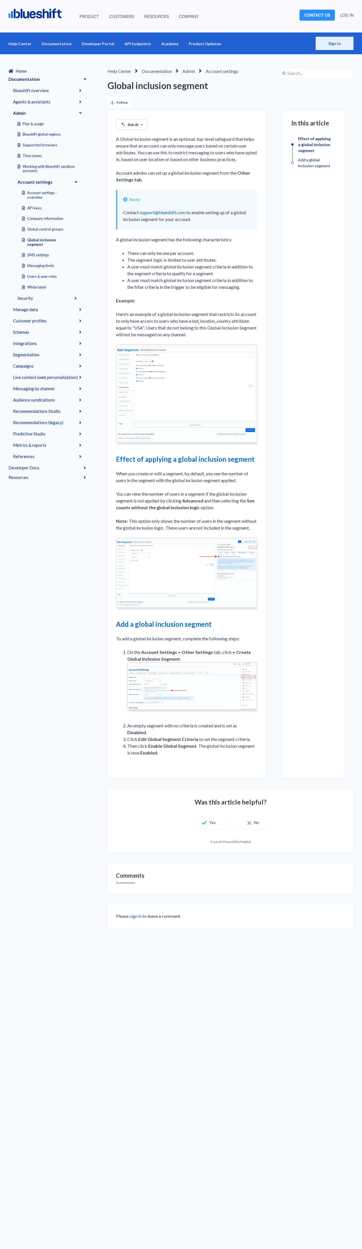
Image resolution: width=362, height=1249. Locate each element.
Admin (19, 113)
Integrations (25, 343)
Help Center (19, 43)
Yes (212, 822)
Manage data (25, 309)
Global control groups (45, 229)
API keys (34, 208)
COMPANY (189, 16)
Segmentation (26, 354)
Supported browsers (40, 145)
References (24, 456)
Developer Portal (98, 43)
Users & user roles (42, 276)
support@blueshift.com (163, 212)
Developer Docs (23, 467)
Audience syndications (34, 399)
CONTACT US (317, 15)
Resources (18, 477)
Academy (169, 43)
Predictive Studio (29, 433)
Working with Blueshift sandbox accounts (49, 168)
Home (21, 70)
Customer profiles (30, 320)
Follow (122, 102)
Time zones (32, 155)
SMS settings (38, 255)
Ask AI (133, 124)
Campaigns (23, 365)
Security (25, 298)
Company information (45, 218)
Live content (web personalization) (45, 377)
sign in (136, 916)
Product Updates (205, 43)
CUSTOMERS (121, 16)
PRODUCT (89, 16)
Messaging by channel (34, 388)
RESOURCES (156, 16)
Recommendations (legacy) (38, 422)
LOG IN (347, 15)
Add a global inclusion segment (164, 624)
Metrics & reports (29, 445)
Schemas (21, 332)
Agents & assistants (31, 101)
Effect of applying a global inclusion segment (185, 459)
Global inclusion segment (41, 242)
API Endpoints (137, 43)
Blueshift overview (31, 90)
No (256, 822)
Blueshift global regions (42, 134)
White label (36, 287)
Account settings (35, 182)
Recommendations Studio (37, 411)
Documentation (57, 43)
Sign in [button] (334, 43)
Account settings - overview (42, 195)
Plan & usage (33, 124)
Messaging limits (40, 265)
